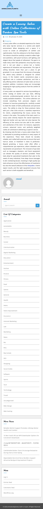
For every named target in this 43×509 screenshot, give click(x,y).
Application (7, 221)
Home (6, 305)
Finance (6, 274)
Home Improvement (10, 311)
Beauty (6, 231)
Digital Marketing (9, 253)
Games (6, 290)
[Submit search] (37, 205)
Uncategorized (9, 401)
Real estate (7, 353)
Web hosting (8, 411)
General (6, 295)
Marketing (7, 332)
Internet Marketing (10, 321)
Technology (7, 390)
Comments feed (9, 488)
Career (6, 242)
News (5, 337)
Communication (9, 247)
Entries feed (8, 482)
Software (7, 374)
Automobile (8, 226)
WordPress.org (9, 493)
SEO (5, 358)
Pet (5, 342)
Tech (5, 385)
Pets (5, 348)
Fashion (6, 268)
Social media (8, 369)
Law (5, 327)
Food (5, 284)
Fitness (6, 279)
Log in (6, 477)
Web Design (8, 406)
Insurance (7, 316)
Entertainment (9, 263)
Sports (6, 379)
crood (6, 37)
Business (7, 237)
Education (7, 258)
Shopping (8, 41)
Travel (6, 395)
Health (6, 300)
